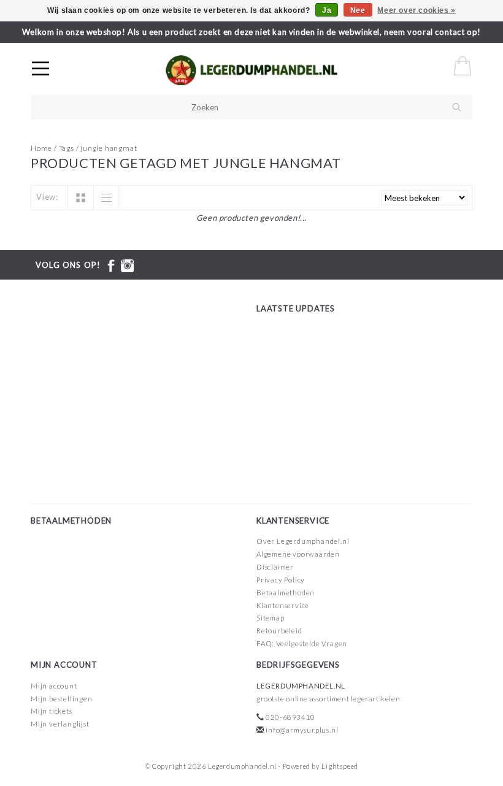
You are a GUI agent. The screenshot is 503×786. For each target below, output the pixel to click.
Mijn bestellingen (62, 699)
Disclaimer (275, 567)
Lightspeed (339, 766)
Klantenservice (282, 605)
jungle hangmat (108, 148)
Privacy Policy (280, 580)
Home (41, 148)
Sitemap (270, 618)
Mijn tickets (51, 711)
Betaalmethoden (285, 593)
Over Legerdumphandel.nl (302, 541)
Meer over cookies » (416, 10)
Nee (358, 10)
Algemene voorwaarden (298, 554)
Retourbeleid (279, 631)
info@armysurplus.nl (302, 730)
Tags (66, 148)
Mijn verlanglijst (60, 724)
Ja (326, 10)
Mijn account (54, 686)
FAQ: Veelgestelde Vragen (301, 643)
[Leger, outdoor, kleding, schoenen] (294, 70)
